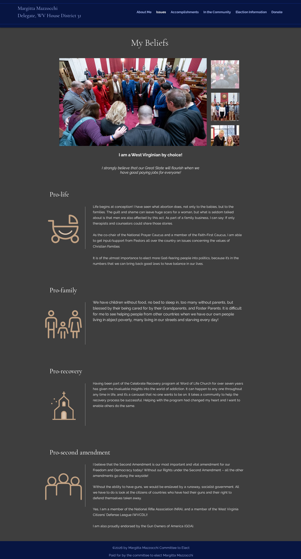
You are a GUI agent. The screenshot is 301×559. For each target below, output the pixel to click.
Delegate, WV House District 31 (49, 15)
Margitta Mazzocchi (38, 8)
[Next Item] (198, 102)
